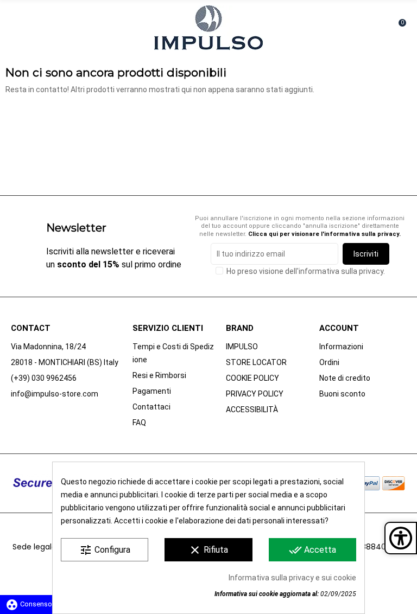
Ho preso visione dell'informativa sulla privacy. (305, 271)
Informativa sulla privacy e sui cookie (292, 577)
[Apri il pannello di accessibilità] (400, 538)
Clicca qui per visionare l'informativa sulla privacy (323, 234)
